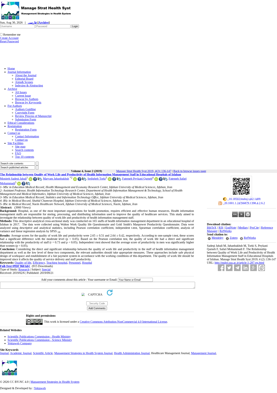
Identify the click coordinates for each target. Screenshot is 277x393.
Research (23, 269)
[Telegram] (237, 267)
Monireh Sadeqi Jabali (13, 178)
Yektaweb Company (20, 343)
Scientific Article (43, 353)
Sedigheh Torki (96, 178)
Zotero (234, 237)
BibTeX (212, 227)
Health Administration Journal (132, 353)
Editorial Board (24, 78)
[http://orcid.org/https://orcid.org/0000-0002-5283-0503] (110, 180)
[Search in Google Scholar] (35, 180)
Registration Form (26, 129)
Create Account (9, 38)
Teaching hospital (56, 262)
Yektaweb (40, 388)
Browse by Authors (26, 99)
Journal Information (19, 72)
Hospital (87, 262)
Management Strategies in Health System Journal (83, 353)
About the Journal (25, 75)
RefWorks (226, 231)
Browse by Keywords (28, 102)
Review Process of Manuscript (33, 116)
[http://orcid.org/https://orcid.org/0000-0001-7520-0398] (30, 180)
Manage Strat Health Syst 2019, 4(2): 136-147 (143, 171)
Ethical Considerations (21, 122)
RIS (221, 227)
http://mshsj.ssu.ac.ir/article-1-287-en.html (239, 262)
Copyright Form (24, 112)
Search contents (24, 150)
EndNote (230, 227)
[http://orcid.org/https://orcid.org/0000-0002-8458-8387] (19, 184)
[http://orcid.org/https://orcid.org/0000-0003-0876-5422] (75, 180)
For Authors (15, 105)
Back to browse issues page (189, 171)
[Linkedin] (245, 267)
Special (46, 269)
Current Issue (23, 95)
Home (11, 68)
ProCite (254, 227)
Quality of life (23, 262)
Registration (15, 126)
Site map (20, 146)
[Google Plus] (253, 267)
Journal (4, 353)
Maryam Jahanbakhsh (56, 178)
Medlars (243, 227)
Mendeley (217, 237)
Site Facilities (15, 143)
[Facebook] (221, 267)
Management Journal (203, 353)
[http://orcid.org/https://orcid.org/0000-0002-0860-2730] (156, 180)
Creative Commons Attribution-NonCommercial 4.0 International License (123, 321)
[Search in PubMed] (39, 180)
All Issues (21, 92)
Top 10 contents (24, 156)
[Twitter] (229, 267)
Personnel (74, 262)
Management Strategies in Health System (55, 381)
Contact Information (27, 136)
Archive (12, 88)
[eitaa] (261, 267)
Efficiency (39, 262)
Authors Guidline (25, 109)
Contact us (14, 133)
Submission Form (25, 119)
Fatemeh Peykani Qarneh (137, 178)
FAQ (18, 153)
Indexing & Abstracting (29, 85)
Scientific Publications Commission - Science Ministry (40, 340)
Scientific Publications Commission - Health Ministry (39, 336)
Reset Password (9, 41)
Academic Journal (20, 353)
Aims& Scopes (24, 82)
